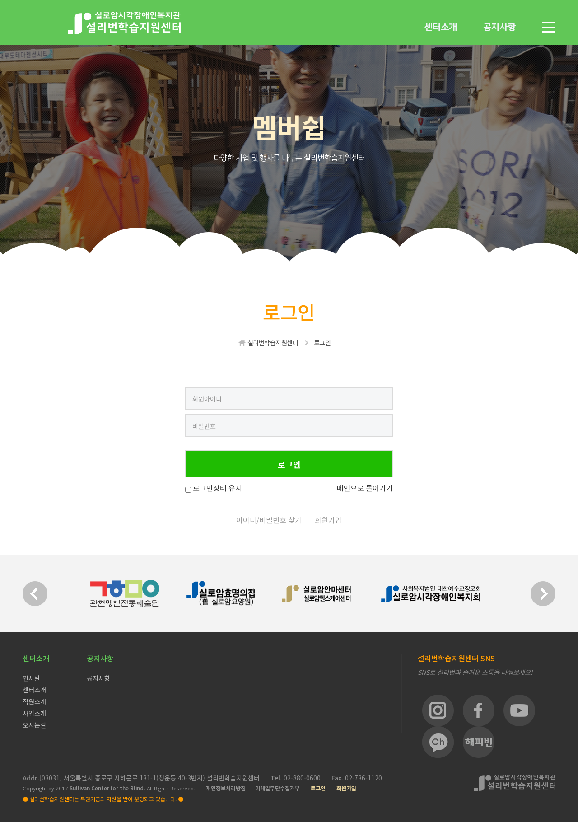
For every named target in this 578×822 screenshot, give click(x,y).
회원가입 (328, 519)
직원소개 (34, 701)
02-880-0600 (303, 777)
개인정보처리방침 (226, 788)
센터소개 (440, 27)
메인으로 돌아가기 (365, 487)
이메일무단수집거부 (277, 788)
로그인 (318, 788)
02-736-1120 (363, 777)
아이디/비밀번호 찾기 (269, 519)
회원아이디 (207, 398)
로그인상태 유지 (217, 487)
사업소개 (34, 713)
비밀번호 (204, 425)
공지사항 (499, 27)
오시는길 (34, 724)
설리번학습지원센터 (272, 342)
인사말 (31, 677)
